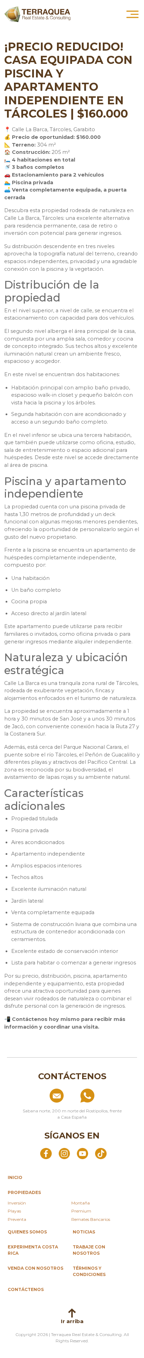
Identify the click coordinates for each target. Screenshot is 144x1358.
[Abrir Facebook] (45, 1153)
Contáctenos (26, 1289)
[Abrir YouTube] (82, 1153)
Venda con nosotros (35, 1268)
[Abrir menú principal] (132, 14)
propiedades (24, 1192)
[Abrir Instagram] (64, 1153)
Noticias (84, 1231)
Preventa (17, 1219)
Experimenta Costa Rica (33, 1250)
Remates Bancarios (90, 1219)
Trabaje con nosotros (89, 1250)
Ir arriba (72, 1321)
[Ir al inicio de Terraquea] (37, 14)
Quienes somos (27, 1231)
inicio (15, 1177)
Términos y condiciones (89, 1271)
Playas (14, 1211)
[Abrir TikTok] (100, 1153)
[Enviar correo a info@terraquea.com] (41, 1096)
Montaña (80, 1203)
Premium (81, 1211)
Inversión (17, 1203)
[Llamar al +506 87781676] (103, 1096)
